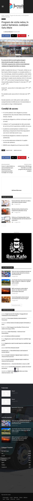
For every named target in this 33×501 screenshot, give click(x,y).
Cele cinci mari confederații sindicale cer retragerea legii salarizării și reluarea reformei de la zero (21, 273)
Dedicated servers (6, 364)
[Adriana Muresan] (3, 32)
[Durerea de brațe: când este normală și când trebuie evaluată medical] (6, 203)
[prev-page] (2, 225)
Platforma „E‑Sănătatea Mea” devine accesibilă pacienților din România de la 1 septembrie (21, 219)
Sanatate (7, 15)
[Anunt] (6, 393)
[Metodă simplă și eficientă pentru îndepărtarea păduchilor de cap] (6, 211)
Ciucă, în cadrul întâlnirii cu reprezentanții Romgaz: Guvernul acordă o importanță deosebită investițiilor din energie (8, 169)
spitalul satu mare (17, 150)
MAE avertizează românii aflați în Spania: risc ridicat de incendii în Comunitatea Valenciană (20, 290)
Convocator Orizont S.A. (17, 407)
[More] (28, 35)
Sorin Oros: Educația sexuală (12, 347)
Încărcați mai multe (16, 305)
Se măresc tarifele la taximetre (12, 336)
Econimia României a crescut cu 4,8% (20, 364)
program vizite (9, 150)
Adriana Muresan (9, 31)
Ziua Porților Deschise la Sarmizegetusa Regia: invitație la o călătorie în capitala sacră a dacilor (21, 281)
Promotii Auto (5, 350)
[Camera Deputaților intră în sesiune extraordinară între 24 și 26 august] (6, 299)
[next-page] (5, 225)
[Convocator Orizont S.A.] (6, 410)
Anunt (13, 391)
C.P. (12, 204)
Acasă (3, 15)
